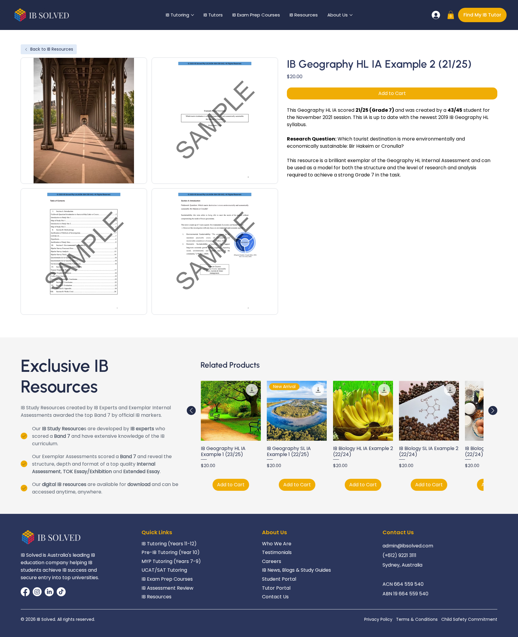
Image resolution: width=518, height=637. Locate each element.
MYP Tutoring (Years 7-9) (171, 561)
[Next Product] (492, 410)
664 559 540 (409, 584)
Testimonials (277, 552)
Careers (271, 561)
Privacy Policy (378, 619)
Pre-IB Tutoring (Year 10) (170, 552)
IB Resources (156, 596)
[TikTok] (61, 591)
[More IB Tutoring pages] (192, 14)
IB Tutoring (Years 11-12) (169, 543)
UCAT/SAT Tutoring (164, 570)
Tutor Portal (276, 588)
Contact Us (275, 596)
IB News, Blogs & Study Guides (296, 570)
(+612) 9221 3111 (399, 555)
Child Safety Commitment (469, 619)
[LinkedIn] (49, 591)
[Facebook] (25, 591)
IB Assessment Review (167, 588)
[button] (450, 15)
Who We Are (276, 543)
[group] (342, 436)
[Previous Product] (191, 410)
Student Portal (279, 579)
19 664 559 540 (410, 593)
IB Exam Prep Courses (167, 579)
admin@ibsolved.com (408, 545)
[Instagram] (37, 591)
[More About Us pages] (351, 14)
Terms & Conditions (417, 619)
